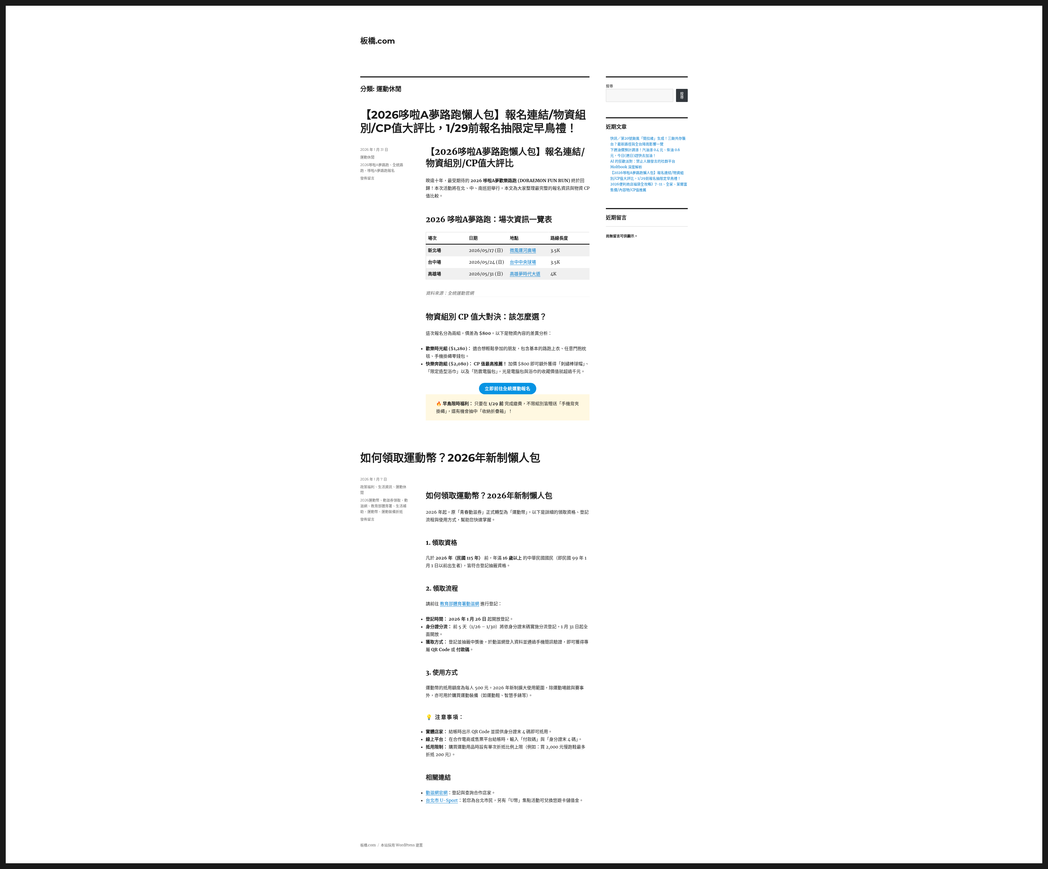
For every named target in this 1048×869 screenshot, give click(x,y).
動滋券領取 (392, 500)
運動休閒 (367, 157)
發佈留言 (367, 178)
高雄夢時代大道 (525, 273)
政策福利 (367, 487)
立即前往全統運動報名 (508, 388)
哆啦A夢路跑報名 (381, 170)
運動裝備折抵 (392, 511)
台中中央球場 (523, 262)
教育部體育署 (381, 506)
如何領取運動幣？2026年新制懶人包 (450, 457)
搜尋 (609, 86)
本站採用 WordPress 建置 (402, 845)
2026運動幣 (369, 500)
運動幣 (372, 511)
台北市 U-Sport (442, 800)
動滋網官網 (437, 792)
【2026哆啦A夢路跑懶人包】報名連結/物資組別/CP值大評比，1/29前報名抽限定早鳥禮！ (473, 121)
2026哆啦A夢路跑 (374, 165)
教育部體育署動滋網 (459, 603)
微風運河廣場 (523, 250)
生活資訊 (385, 487)
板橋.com (377, 41)
